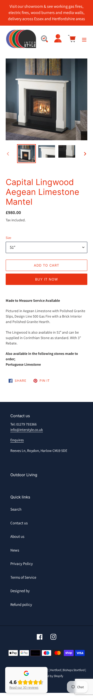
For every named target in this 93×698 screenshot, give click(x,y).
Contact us (19, 522)
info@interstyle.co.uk (26, 429)
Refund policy (21, 604)
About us (17, 536)
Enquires (17, 440)
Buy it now (46, 279)
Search (15, 509)
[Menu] (84, 39)
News (14, 550)
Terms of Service (23, 577)
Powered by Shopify (50, 676)
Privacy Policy (21, 563)
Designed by (20, 590)
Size (8, 238)
